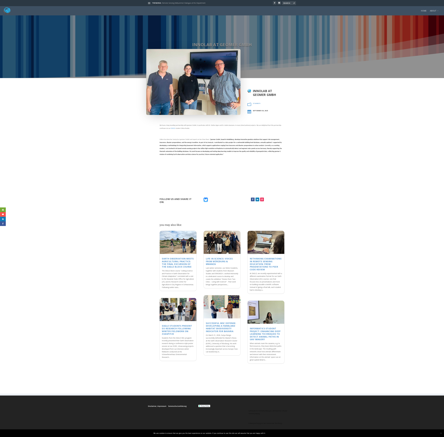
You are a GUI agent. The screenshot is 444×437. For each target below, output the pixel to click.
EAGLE (173, 128)
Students (257, 103)
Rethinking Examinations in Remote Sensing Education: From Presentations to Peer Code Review (266, 264)
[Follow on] (266, 199)
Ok (269, 433)
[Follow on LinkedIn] (257, 199)
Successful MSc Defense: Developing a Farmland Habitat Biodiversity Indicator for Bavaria (221, 327)
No (275, 433)
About (433, 11)
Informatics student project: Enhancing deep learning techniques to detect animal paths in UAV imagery (265, 334)
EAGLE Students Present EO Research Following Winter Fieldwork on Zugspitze (177, 329)
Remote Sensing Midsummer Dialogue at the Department (183, 3)
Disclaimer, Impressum (157, 406)
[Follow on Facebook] (253, 199)
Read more (285, 433)
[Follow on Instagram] (262, 199)
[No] (440, 433)
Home (423, 11)
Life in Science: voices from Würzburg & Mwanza (219, 261)
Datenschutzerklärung (177, 406)
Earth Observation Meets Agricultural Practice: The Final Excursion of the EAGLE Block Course (178, 262)
